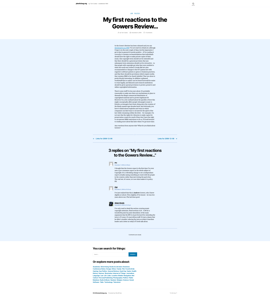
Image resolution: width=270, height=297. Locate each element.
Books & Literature (116, 267)
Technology (108, 282)
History (95, 273)
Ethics (114, 269)
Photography (117, 278)
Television (116, 282)
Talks (102, 282)
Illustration (108, 273)
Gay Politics (103, 271)
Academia (96, 267)
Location (115, 275)
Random (113, 280)
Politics (137, 13)
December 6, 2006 (136, 32)
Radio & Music (105, 280)
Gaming (95, 271)
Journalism (130, 273)
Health (134, 271)
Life (105, 275)
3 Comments (149, 32)
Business (126, 267)
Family (119, 269)
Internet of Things (119, 273)
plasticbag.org (81, 3)
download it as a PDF (122, 48)
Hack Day (123, 271)
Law (131, 13)
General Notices (113, 271)
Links (109, 275)
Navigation (127, 275)
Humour (101, 273)
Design (108, 269)
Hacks (129, 271)
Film (123, 269)
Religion (120, 280)
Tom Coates (124, 32)
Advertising (105, 267)
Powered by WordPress (115, 293)
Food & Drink (130, 269)
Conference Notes (99, 269)
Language (96, 275)
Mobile (120, 275)
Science (126, 280)
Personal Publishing (106, 278)
